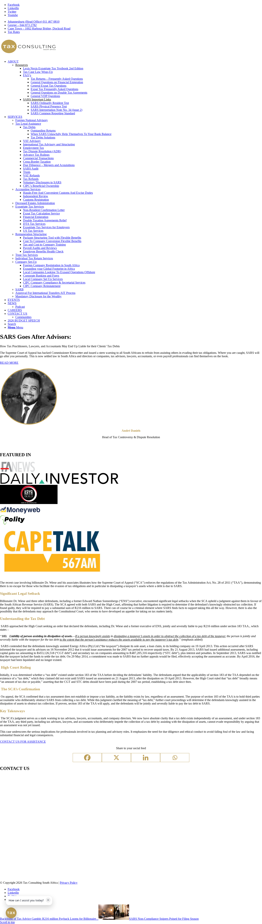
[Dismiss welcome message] (48, 900)
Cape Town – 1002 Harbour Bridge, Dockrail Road (39, 28)
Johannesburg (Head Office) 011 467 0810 (33, 21)
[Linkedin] (145, 757)
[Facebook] (87, 757)
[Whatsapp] (174, 757)
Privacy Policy (68, 882)
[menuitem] (135, 21)
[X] (116, 757)
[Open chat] (11, 913)
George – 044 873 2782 (22, 25)
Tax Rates (14, 32)
